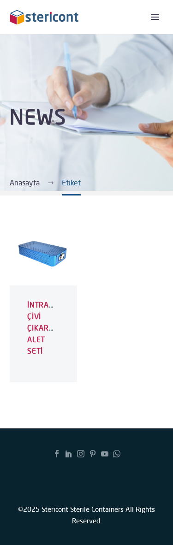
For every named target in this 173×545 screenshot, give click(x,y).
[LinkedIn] (68, 453)
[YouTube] (104, 453)
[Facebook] (56, 453)
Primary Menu (155, 17)
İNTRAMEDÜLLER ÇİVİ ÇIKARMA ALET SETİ (57, 327)
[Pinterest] (92, 453)
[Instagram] (80, 453)
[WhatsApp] (116, 453)
